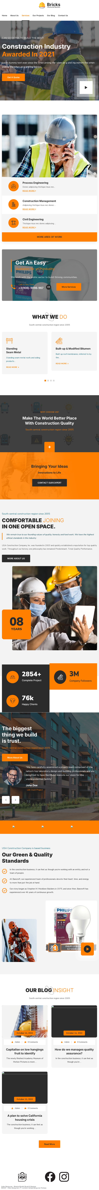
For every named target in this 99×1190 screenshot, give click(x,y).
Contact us (63, 15)
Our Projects (38, 15)
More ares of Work (49, 237)
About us (14, 15)
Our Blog (51, 15)
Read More (29, 191)
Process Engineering (35, 182)
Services (25, 15)
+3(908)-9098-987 (31, 288)
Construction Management (39, 201)
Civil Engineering (33, 219)
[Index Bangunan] (49, 5)
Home (4, 15)
